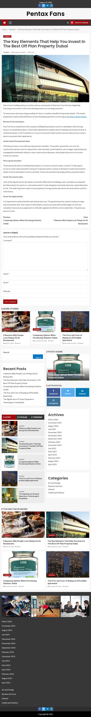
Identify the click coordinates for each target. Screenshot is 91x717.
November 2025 (55, 423)
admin (7, 52)
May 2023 (52, 451)
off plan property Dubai (76, 117)
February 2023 (54, 458)
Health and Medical (56, 492)
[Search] (67, 22)
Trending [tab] (37, 417)
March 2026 (53, 419)
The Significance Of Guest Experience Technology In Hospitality (29, 496)
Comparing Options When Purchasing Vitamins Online (22, 220)
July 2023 (52, 448)
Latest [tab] (7, 417)
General (7, 36)
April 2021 (52, 464)
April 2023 (52, 455)
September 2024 (55, 439)
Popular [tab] (23, 417)
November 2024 (55, 435)
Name (6, 274)
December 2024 (54, 432)
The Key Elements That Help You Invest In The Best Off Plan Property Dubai (31, 446)
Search (6, 352)
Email (6, 282)
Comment (7, 240)
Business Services (55, 486)
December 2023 (54, 445)
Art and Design (54, 483)
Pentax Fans (45, 13)
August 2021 (53, 461)
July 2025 (52, 429)
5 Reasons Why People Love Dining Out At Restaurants (71, 220)
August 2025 (53, 426)
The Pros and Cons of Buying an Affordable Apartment (72, 337)
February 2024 (54, 442)
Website (6, 291)
